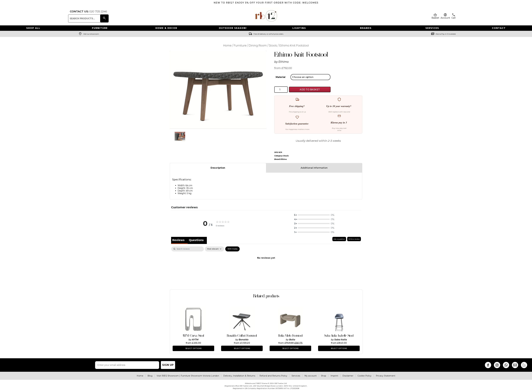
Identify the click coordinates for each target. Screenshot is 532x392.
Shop (323, 376)
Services (432, 28)
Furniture (100, 28)
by (190, 339)
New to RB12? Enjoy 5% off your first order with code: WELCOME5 (266, 2)
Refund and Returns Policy (273, 376)
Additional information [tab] (314, 168)
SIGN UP (168, 364)
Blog (150, 376)
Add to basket (310, 89)
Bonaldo (243, 339)
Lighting (299, 28)
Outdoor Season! (233, 28)
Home (227, 45)
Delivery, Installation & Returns (239, 376)
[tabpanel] (266, 267)
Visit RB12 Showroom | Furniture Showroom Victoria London (188, 376)
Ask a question (339, 239)
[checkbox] (232, 248)
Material (280, 77)
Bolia (292, 339)
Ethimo (283, 61)
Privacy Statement (385, 376)
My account (311, 376)
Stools (273, 45)
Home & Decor (166, 28)
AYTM (195, 339)
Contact (499, 28)
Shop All (33, 28)
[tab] (197, 240)
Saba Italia (340, 339)
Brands (366, 28)
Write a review (354, 239)
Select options (193, 348)
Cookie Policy (365, 376)
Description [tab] (218, 168)
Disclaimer (347, 376)
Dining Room (258, 45)
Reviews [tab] (179, 240)
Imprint (334, 376)
